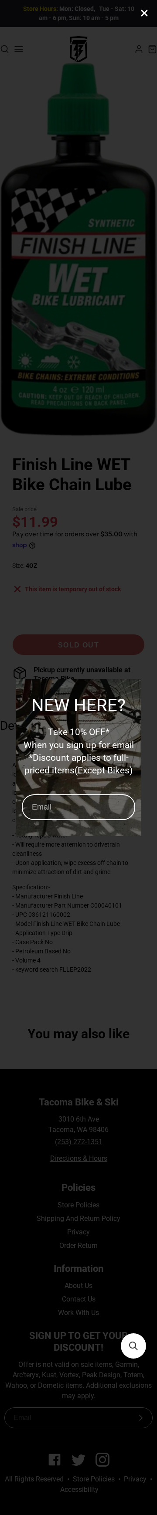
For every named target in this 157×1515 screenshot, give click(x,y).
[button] (133, 1346)
